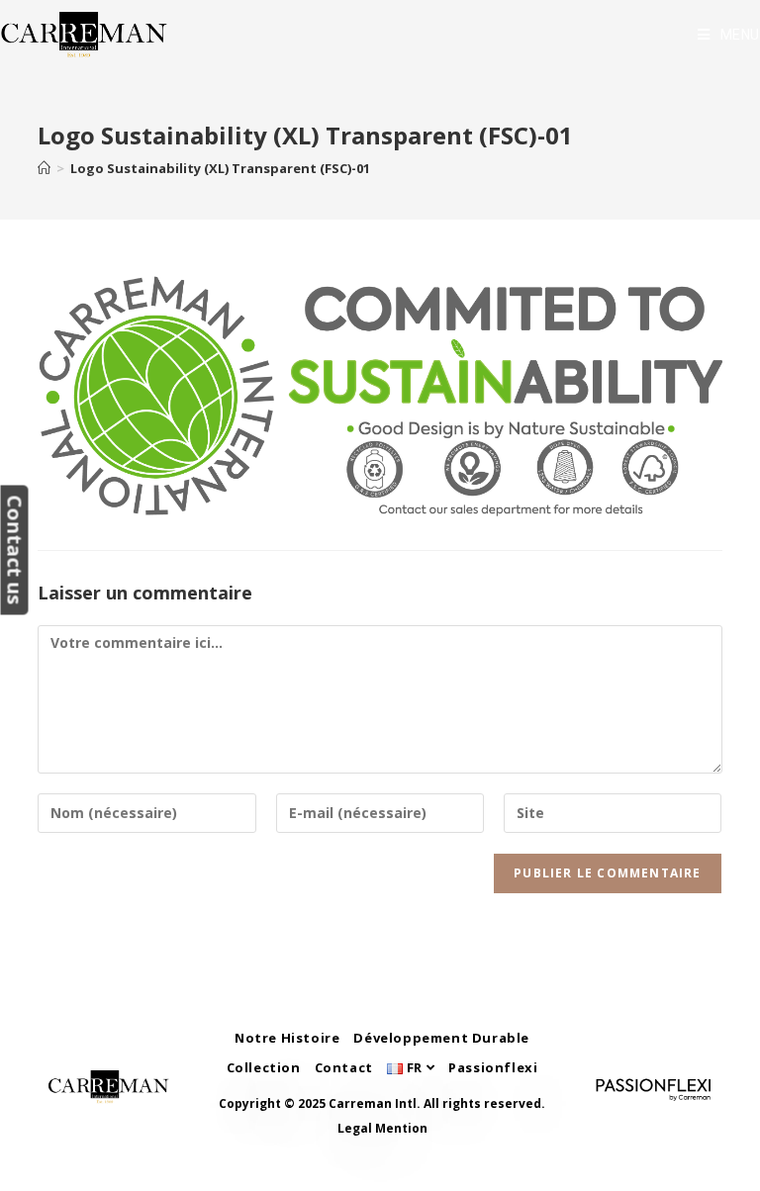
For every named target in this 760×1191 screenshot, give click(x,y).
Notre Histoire (287, 1038)
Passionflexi (492, 1067)
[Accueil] (44, 168)
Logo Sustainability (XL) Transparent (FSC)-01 (220, 168)
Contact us (14, 549)
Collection (264, 1067)
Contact (344, 1067)
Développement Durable (441, 1038)
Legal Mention (382, 1128)
